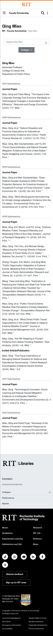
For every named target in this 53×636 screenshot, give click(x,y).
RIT (3, 30)
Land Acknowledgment (11, 618)
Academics (7, 533)
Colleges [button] (6, 492)
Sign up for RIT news (16, 582)
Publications (8, 497)
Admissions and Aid (12, 544)
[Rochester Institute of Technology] (26, 4)
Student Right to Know (37, 618)
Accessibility (7, 628)
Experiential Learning (12, 538)
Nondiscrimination (36, 621)
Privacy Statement (36, 628)
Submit (5, 503)
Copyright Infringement (38, 625)
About (5, 527)
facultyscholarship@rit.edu (12, 484)
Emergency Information (11, 625)
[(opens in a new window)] (5, 557)
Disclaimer (6, 621)
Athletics (37, 538)
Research (37, 527)
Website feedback (14, 574)
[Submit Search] (46, 43)
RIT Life (37, 533)
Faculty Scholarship (19, 13)
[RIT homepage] (23, 517)
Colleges (25, 49)
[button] (4, 13)
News (35, 544)
